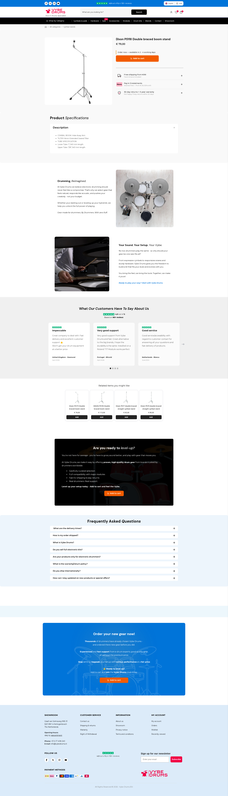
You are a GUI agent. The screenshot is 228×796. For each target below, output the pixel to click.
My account (156, 721)
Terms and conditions (124, 734)
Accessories (114, 21)
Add (77, 417)
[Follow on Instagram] (54, 3)
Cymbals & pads (80, 21)
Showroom (169, 21)
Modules (126, 21)
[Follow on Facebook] (46, 3)
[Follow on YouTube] (58, 3)
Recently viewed (158, 734)
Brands (148, 21)
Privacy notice (122, 730)
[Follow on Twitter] (50, 3)
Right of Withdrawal (88, 734)
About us (119, 721)
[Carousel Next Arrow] (183, 344)
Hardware (94, 21)
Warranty (84, 730)
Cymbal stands (69, 27)
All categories (55, 27)
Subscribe (176, 759)
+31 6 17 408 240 (58, 741)
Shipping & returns (87, 725)
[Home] (46, 27)
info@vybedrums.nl (59, 744)
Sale (104, 21)
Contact (158, 21)
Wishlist (154, 730)
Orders (154, 725)
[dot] (110, 368)
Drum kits (137, 21)
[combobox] (105, 12)
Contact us (84, 721)
